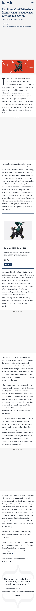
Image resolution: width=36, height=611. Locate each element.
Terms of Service (24, 591)
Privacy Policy (31, 591)
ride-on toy (24, 90)
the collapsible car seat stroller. (22, 181)
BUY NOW (8, 265)
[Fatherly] (7, 2)
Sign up (18, 595)
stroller (4, 87)
